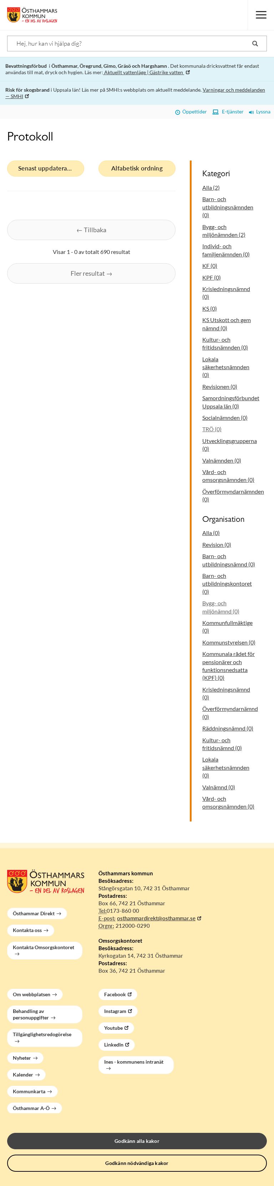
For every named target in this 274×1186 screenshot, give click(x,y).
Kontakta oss (27, 930)
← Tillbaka (91, 230)
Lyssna (262, 111)
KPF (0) (211, 277)
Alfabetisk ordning (137, 168)
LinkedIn (113, 1045)
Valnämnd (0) (218, 787)
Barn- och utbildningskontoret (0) (227, 583)
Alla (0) (211, 532)
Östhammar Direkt (34, 913)
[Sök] (255, 43)
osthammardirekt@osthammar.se (156, 918)
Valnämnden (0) (221, 460)
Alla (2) (211, 187)
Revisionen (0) (219, 386)
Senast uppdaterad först (51, 168)
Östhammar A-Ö (31, 1108)
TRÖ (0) (212, 429)
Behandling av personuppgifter (31, 1014)
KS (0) (209, 308)
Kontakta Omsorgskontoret (43, 947)
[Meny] (261, 15)
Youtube (113, 1028)
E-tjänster (231, 111)
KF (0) (209, 265)
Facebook (115, 994)
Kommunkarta (29, 1091)
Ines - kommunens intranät (133, 1062)
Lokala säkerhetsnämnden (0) (225, 367)
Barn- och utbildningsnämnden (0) (227, 206)
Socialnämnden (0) (225, 417)
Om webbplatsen (31, 994)
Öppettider (193, 111)
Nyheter (22, 1058)
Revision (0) (216, 544)
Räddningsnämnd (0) (227, 728)
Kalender (23, 1075)
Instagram (115, 1011)
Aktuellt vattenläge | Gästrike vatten (143, 72)
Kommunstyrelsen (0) (228, 642)
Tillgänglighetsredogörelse (42, 1034)
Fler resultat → (91, 273)
